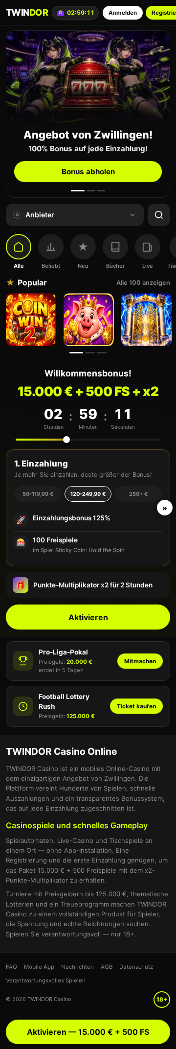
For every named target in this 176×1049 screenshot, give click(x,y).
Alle (19, 265)
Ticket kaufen (136, 706)
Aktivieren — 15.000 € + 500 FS (88, 1032)
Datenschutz (136, 966)
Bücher (115, 265)
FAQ (11, 966)
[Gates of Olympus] (147, 319)
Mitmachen (140, 661)
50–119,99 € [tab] (37, 493)
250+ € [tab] (138, 493)
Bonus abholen (88, 171)
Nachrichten (77, 966)
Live (147, 265)
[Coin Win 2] (32, 319)
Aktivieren (88, 617)
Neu (83, 265)
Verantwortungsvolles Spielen (46, 980)
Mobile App (39, 966)
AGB (106, 966)
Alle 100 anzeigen (143, 282)
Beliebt (51, 265)
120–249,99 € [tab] (88, 493)
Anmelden (123, 12)
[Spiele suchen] (159, 215)
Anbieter (39, 214)
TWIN (27, 12)
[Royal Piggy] (90, 319)
